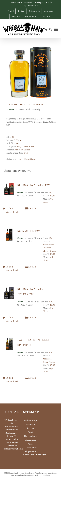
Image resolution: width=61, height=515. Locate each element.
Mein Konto (30, 447)
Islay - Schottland (26, 159)
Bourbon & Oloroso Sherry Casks (49, 248)
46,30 (52, 195)
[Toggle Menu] (56, 29)
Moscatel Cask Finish (49, 360)
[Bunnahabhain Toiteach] (9, 293)
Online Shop (30, 420)
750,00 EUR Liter (25, 146)
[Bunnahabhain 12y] (9, 189)
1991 (26, 153)
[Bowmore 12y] (9, 234)
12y (50, 192)
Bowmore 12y (28, 231)
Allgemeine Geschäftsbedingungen (30, 453)
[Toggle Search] (50, 29)
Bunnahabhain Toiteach (30, 292)
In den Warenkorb (12, 210)
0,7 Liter (18, 140)
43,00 (52, 365)
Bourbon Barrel (22, 149)
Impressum (30, 424)
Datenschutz (30, 436)
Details (32, 208)
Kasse (30, 443)
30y (14, 137)
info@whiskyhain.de (14, 448)
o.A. (51, 301)
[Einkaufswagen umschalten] (45, 29)
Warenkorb (30, 439)
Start (30, 432)
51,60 (15, 143)
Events (30, 428)
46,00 (52, 305)
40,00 (52, 254)
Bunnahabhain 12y (33, 185)
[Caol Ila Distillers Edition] (9, 344)
